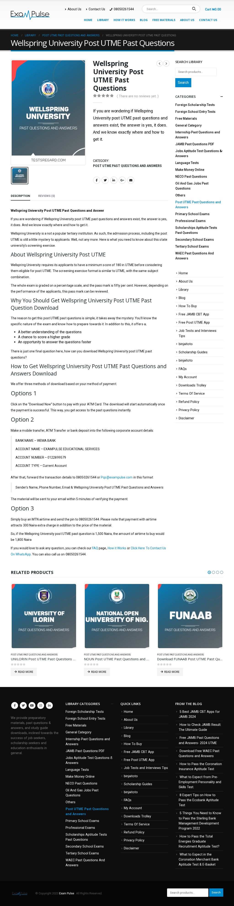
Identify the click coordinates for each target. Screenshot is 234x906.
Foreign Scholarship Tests (195, 105)
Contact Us (97, 9)
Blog (144, 20)
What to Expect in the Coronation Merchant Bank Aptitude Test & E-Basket (199, 859)
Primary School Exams (192, 214)
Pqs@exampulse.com (117, 477)
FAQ (95, 548)
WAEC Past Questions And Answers (194, 255)
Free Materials (163, 20)
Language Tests (187, 163)
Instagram (40, 705)
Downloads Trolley (192, 385)
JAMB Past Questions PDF (194, 144)
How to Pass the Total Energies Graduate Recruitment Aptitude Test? (199, 841)
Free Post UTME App (194, 322)
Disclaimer (186, 418)
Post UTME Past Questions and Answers (127, 166)
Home (88, 20)
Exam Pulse (67, 893)
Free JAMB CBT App (194, 314)
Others (180, 195)
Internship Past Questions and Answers (197, 134)
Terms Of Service (192, 393)
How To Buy (188, 306)
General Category (188, 125)
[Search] (194, 9)
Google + (122, 180)
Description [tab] (20, 196)
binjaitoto (186, 344)
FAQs (183, 369)
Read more (25, 672)
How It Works (124, 20)
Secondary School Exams (194, 239)
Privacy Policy (189, 410)
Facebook (96, 180)
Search (183, 82)
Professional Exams (190, 221)
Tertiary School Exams (192, 246)
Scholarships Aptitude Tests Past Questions (196, 230)
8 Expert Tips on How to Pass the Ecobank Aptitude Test (199, 800)
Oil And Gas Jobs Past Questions (191, 186)
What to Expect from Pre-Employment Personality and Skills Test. (200, 782)
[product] (44, 616)
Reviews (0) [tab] (46, 196)
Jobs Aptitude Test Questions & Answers (198, 153)
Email (130, 180)
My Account (188, 377)
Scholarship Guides (193, 352)
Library (103, 20)
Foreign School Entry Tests (195, 112)
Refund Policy (189, 402)
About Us (74, 9)
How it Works (117, 548)
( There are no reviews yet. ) (138, 96)
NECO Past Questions (191, 176)
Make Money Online (189, 170)
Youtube (32, 705)
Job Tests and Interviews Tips (146, 768)
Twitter (105, 180)
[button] (209, 572)
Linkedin (49, 705)
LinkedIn (113, 180)
